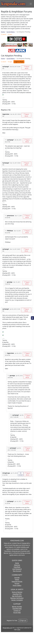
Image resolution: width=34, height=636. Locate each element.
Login (10, 34)
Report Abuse (27, 67)
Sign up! (23, 620)
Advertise (17, 565)
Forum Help (17, 612)
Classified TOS (17, 594)
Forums (17, 583)
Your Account (17, 571)
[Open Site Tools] (32, 318)
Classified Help (17, 609)
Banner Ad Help (17, 607)
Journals (17, 577)
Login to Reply (19, 62)
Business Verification (17, 598)
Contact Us (17, 610)
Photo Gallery (17, 585)
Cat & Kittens (11, 32)
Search (4, 34)
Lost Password (17, 569)
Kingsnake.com (7, 628)
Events (17, 579)
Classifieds (17, 567)
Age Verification (17, 596)
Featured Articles (17, 581)
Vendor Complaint (17, 600)
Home (3, 32)
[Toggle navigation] (30, 3)
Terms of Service (17, 592)
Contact (21, 475)
